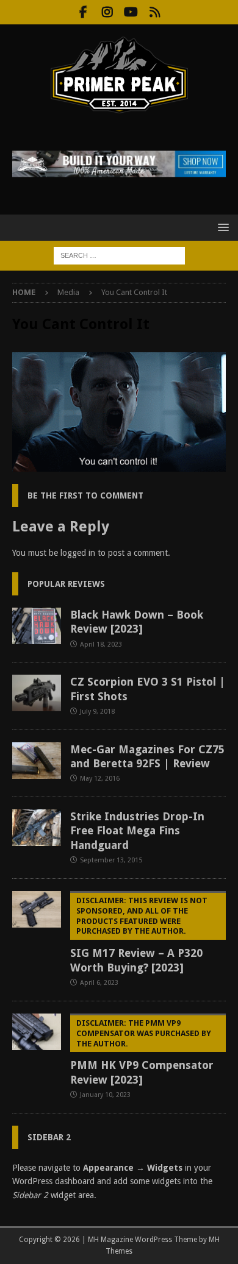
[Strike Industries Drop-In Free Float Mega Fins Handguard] (36, 827)
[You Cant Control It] (119, 465)
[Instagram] (107, 12)
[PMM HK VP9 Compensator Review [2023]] (36, 1032)
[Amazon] (154, 12)
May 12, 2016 (100, 779)
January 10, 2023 (105, 1095)
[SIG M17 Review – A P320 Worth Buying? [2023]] (36, 909)
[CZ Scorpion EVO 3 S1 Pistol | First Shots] (36, 693)
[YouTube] (131, 12)
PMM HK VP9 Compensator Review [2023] (142, 1052)
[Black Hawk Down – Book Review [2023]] (36, 626)
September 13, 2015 (111, 860)
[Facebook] (83, 12)
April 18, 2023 (101, 644)
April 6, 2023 (99, 983)
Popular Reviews (66, 584)
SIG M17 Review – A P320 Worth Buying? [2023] (138, 935)
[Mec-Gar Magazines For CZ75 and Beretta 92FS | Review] (36, 760)
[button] (221, 227)
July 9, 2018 (97, 711)
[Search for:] (119, 255)
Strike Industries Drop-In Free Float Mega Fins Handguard (137, 830)
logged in (77, 553)
